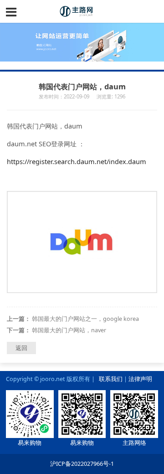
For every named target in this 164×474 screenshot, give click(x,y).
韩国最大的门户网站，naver (69, 330)
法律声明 (140, 379)
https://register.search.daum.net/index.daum (76, 161)
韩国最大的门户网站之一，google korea (85, 319)
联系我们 (111, 379)
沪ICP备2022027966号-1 (82, 464)
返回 (21, 348)
